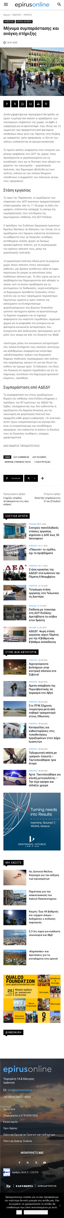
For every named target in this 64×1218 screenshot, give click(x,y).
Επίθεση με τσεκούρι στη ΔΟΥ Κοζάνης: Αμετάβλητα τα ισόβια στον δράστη (43, 615)
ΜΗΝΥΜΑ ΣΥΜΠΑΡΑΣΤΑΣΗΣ (18, 462)
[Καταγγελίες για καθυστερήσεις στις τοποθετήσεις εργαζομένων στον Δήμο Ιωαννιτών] (14, 730)
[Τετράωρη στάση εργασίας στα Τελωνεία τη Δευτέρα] (14, 592)
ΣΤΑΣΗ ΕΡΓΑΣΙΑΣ (42, 462)
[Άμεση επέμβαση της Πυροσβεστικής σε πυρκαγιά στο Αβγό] (14, 689)
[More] (42, 478)
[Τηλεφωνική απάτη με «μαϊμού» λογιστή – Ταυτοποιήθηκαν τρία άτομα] (14, 756)
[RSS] (27, 1163)
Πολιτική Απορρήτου (36, 1212)
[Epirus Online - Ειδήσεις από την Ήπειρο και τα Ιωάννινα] (32, 1069)
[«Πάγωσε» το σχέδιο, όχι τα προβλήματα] (14, 552)
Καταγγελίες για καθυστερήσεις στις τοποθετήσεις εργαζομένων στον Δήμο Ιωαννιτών (44, 734)
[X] (14, 103)
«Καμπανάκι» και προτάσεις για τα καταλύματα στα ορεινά (43, 955)
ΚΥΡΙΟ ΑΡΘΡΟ (24, 21)
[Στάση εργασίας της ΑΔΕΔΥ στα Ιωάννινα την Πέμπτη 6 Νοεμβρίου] (14, 572)
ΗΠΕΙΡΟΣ (28, 15)
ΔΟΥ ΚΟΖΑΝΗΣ (39, 457)
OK (19, 1212)
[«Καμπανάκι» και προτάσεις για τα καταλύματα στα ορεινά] (14, 957)
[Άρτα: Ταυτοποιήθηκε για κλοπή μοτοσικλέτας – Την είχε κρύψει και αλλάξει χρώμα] (14, 777)
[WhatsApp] (22, 103)
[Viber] (46, 103)
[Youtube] (44, 1163)
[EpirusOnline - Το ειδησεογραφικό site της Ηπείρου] (32, 5)
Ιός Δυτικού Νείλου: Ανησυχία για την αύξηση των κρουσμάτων (44, 875)
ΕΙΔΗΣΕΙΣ (16, 15)
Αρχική (6, 15)
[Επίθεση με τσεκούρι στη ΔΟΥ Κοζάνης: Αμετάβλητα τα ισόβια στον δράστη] (14, 612)
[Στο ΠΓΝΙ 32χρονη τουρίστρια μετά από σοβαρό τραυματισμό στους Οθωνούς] (14, 709)
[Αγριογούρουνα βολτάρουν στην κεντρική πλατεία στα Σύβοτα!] (14, 667)
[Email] (30, 103)
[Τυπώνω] (38, 103)
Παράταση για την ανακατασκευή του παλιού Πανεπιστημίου (42, 895)
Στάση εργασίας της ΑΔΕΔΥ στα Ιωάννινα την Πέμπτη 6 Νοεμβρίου (44, 573)
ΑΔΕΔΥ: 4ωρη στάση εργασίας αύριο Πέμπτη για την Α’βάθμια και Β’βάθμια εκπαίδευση (44, 637)
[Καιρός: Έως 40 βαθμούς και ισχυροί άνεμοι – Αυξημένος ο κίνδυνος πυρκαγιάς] (14, 917)
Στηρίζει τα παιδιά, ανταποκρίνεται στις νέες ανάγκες (16, 501)
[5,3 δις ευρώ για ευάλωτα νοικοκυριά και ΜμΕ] (14, 937)
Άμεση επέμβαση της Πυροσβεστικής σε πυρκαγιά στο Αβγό (42, 689)
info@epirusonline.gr (20, 1090)
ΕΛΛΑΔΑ (33, 524)
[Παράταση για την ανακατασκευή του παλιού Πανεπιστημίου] (14, 897)
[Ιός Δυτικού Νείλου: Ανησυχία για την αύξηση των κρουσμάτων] (14, 877)
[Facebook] (6, 103)
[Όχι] (59, 1205)
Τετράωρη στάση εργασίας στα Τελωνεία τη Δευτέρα (44, 593)
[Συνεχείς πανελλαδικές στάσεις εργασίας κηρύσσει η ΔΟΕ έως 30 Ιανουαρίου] (14, 531)
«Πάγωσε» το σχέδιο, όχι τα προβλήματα (42, 551)
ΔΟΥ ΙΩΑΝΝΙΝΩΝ (21, 457)
